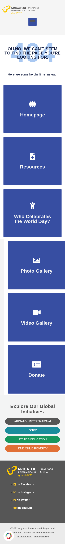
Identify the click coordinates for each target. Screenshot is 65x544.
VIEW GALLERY (36, 269)
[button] (32, 22)
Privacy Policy (41, 536)
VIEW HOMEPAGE (32, 113)
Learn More (32, 219)
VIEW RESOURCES (32, 165)
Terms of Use (24, 536)
